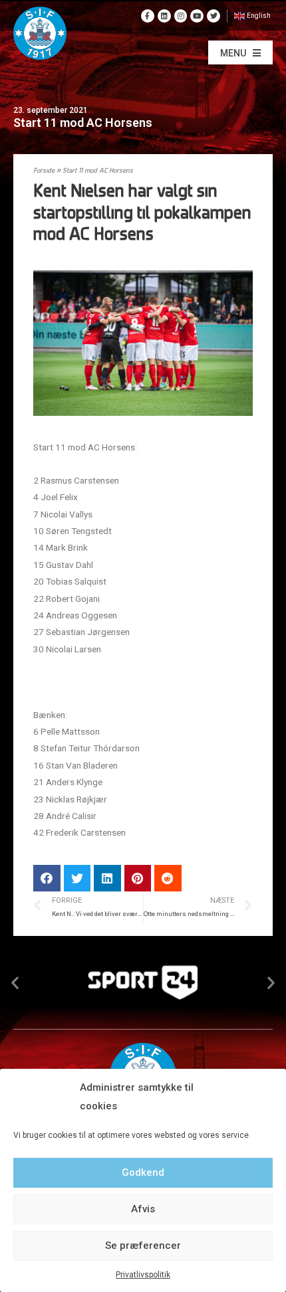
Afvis (143, 1209)
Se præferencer (143, 1245)
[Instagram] (181, 16)
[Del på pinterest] (138, 878)
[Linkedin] (164, 16)
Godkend (143, 1172)
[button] (240, 52)
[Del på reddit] (168, 878)
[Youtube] (197, 16)
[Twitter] (213, 16)
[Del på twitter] (77, 878)
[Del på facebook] (47, 878)
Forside (44, 171)
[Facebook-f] (147, 16)
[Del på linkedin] (107, 878)
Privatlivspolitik (143, 1274)
